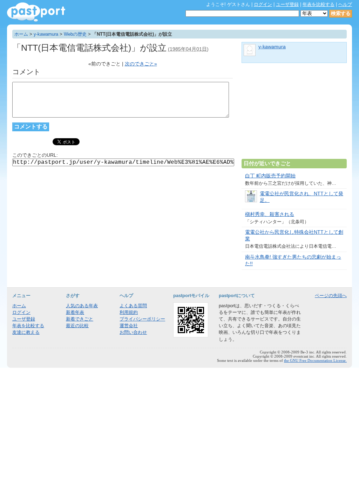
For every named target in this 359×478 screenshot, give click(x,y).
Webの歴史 (75, 34)
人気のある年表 (82, 305)
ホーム (21, 34)
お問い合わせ (133, 332)
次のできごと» (141, 63)
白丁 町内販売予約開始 (270, 175)
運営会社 (129, 325)
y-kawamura (46, 34)
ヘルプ (345, 4)
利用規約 (129, 312)
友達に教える (26, 332)
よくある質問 (133, 305)
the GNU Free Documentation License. (315, 360)
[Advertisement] (294, 113)
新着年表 (75, 312)
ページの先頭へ (331, 295)
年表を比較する (318, 4)
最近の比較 (77, 325)
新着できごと (79, 319)
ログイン (263, 4)
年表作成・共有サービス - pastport (36, 12)
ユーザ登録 (287, 4)
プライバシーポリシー (142, 319)
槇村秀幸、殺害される (269, 214)
